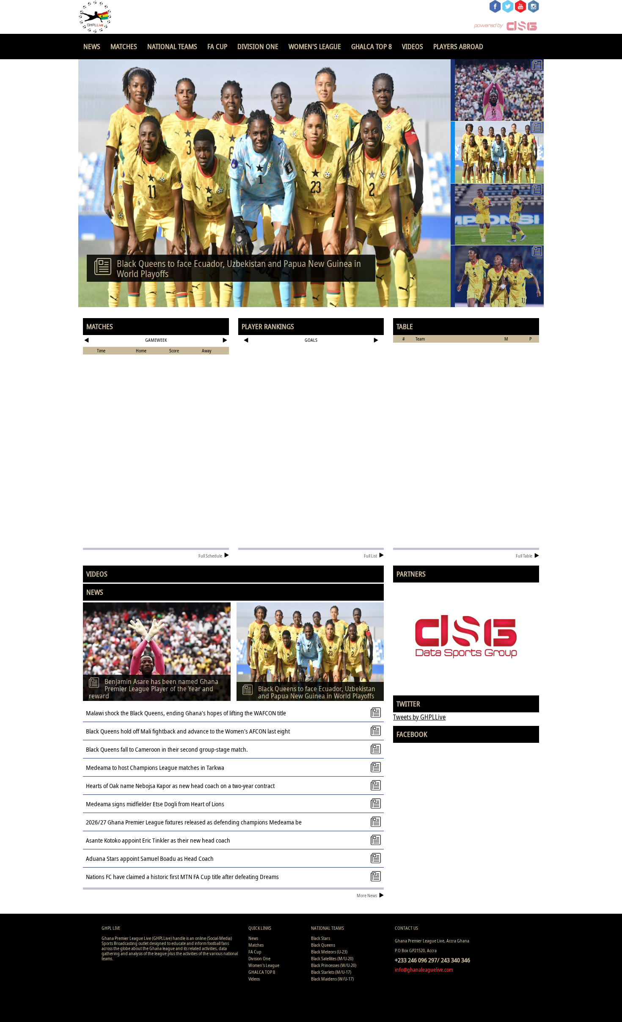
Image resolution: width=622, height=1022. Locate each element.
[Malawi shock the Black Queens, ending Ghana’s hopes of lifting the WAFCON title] (497, 214)
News (91, 46)
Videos (412, 46)
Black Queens (323, 945)
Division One (257, 46)
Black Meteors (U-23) (329, 951)
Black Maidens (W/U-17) (332, 978)
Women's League (315, 46)
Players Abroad (458, 46)
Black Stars (320, 938)
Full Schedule (210, 555)
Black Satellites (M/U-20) (332, 958)
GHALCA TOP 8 (371, 46)
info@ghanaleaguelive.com (424, 969)
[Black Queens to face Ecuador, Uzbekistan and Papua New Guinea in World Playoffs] (497, 152)
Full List (370, 555)
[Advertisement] (311, 374)
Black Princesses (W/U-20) (333, 965)
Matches (123, 46)
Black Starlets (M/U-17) (331, 972)
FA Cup (217, 46)
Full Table (524, 555)
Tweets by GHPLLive (419, 717)
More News (367, 895)
